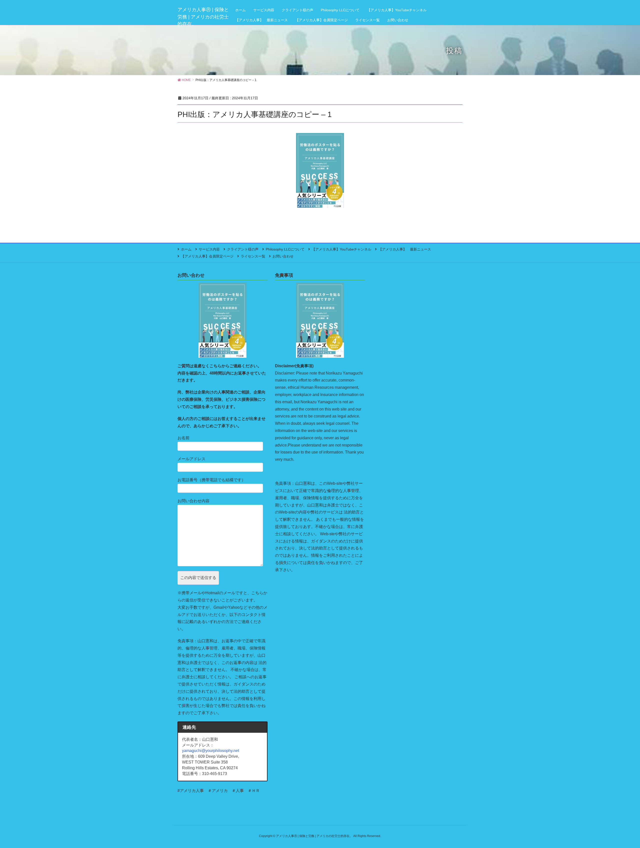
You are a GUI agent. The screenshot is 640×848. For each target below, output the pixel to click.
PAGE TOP (621, 818)
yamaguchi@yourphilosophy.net (210, 750)
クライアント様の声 (242, 249)
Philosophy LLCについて (285, 249)
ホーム (186, 249)
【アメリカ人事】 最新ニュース (404, 249)
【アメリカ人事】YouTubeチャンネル (341, 249)
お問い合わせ (283, 256)
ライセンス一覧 (253, 256)
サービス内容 (209, 249)
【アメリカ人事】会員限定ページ (207, 256)
